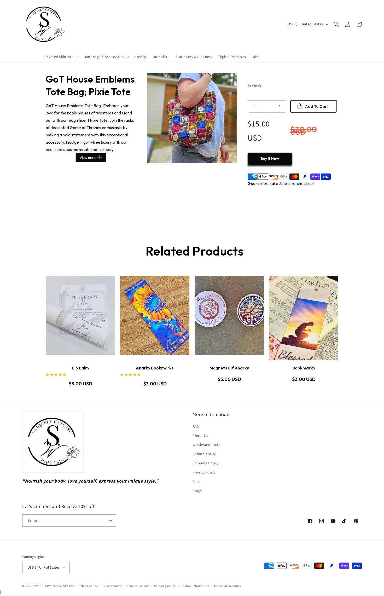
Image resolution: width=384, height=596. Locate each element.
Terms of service (138, 586)
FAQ (196, 426)
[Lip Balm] (80, 318)
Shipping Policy (205, 463)
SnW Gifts (39, 586)
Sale (196, 481)
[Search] (336, 24)
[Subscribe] (110, 520)
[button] (60, 56)
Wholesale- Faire (207, 444)
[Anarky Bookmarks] (154, 318)
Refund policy (204, 454)
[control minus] (254, 106)
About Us (200, 435)
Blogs (197, 490)
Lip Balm (80, 368)
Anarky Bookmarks (155, 368)
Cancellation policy (227, 586)
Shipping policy (165, 586)
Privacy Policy (204, 472)
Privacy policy (112, 586)
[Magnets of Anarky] (229, 318)
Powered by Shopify (60, 586)
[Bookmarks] (303, 318)
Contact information (195, 586)
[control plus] (279, 106)
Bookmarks (303, 368)
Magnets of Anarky (229, 368)
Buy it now (270, 158)
